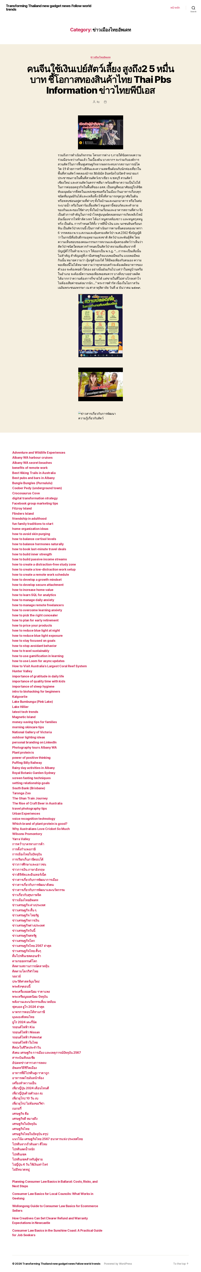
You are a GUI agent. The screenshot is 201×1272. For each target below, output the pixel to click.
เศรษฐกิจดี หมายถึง (25, 1118)
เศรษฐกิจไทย (20, 1129)
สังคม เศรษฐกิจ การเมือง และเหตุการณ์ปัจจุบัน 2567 (46, 1052)
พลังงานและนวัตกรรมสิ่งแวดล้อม (34, 1002)
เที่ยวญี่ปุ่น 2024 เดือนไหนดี (30, 1088)
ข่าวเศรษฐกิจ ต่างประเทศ (28, 905)
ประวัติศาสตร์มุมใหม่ (26, 981)
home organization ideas (30, 529)
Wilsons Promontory (27, 834)
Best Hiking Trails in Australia (34, 473)
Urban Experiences (26, 813)
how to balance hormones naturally (38, 544)
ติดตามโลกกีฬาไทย (25, 971)
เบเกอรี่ (16, 1108)
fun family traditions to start (32, 524)
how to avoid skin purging (31, 534)
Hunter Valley (22, 671)
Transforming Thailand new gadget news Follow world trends (48, 7)
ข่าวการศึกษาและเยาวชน (29, 864)
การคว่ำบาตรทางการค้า (28, 844)
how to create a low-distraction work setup (44, 569)
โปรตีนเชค (19, 1154)
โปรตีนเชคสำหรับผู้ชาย (27, 1159)
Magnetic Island (24, 717)
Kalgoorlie (19, 696)
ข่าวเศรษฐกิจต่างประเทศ (28, 925)
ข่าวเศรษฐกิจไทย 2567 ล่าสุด (31, 946)
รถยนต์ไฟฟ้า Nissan (26, 1032)
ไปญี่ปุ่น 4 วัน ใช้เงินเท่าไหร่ (30, 1164)
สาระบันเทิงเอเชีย (23, 1057)
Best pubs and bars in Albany (33, 478)
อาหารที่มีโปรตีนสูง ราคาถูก (30, 1073)
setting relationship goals (31, 783)
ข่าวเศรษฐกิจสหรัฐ (24, 935)
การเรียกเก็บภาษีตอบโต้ (27, 859)
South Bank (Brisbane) (28, 788)
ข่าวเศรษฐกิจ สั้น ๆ (24, 910)
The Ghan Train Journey (30, 798)
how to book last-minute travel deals (39, 549)
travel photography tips (29, 808)
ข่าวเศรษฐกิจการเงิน (25, 920)
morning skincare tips (28, 727)
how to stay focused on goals (33, 640)
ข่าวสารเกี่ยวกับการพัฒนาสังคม (33, 885)
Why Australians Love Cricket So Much (41, 829)
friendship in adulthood (29, 518)
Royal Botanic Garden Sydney (33, 773)
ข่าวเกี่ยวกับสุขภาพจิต (26, 895)
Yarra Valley (21, 839)
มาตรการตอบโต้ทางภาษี (28, 1012)
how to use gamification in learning (38, 656)
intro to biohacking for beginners (36, 691)
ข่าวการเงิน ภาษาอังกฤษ (28, 869)
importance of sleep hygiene (33, 686)
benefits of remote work (30, 468)
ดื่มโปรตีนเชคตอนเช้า (26, 956)
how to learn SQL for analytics (34, 595)
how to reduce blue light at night (36, 630)
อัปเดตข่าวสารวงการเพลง (29, 1063)
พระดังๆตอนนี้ (21, 986)
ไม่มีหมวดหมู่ (21, 1169)
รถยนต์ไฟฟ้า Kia (23, 1027)
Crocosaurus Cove (26, 493)
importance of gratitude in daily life (38, 676)
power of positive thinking (31, 758)
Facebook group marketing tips (35, 503)
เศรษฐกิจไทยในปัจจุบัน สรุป (30, 1134)
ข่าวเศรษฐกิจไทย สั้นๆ (26, 951)
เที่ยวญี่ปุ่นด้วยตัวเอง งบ (27, 1093)
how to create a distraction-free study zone (44, 564)
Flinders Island (23, 513)
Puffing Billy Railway (27, 763)
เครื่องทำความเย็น (24, 1083)
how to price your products (32, 625)
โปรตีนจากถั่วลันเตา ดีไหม (29, 1144)
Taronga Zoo (21, 793)
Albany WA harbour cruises (32, 457)
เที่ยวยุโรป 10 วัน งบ (25, 1098)
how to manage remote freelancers (38, 605)
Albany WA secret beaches (32, 463)
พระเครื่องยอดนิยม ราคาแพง (31, 991)
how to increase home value (32, 590)
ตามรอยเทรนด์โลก (24, 961)
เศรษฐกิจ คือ (20, 1113)
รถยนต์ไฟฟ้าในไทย (25, 1042)
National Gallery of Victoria (32, 732)
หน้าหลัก (175, 7)
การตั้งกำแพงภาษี (24, 849)
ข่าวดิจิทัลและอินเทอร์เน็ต (29, 874)
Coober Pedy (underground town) (37, 488)
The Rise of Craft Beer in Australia (37, 803)
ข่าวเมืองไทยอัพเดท (100, 57)
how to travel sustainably (30, 651)
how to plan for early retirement (35, 620)
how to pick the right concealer (35, 615)
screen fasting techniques (31, 778)
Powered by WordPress (118, 1263)
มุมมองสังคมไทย (23, 1017)
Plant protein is (23, 752)
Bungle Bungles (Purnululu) (32, 483)
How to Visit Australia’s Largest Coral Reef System (49, 666)
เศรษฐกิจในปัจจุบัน (24, 1124)
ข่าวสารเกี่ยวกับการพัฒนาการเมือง (35, 880)
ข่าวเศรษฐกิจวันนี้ (23, 930)
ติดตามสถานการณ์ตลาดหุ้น (30, 966)
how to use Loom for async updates (38, 661)
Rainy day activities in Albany (33, 768)
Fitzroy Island (22, 508)
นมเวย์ (16, 976)
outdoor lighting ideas (28, 737)
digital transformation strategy (35, 498)
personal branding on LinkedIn (34, 742)
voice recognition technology (33, 819)
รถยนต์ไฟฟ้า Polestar (27, 1037)
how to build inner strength (32, 554)
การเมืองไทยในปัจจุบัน (27, 854)
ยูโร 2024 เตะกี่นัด (24, 1022)
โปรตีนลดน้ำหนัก (23, 1149)
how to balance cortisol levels (34, 539)
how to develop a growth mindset (37, 579)
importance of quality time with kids (38, 681)
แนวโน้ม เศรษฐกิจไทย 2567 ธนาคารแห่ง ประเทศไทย (47, 1139)
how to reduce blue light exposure (37, 635)
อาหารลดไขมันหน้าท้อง (28, 1078)
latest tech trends (25, 712)
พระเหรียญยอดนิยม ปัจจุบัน (30, 996)
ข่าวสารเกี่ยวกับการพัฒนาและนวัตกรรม (38, 890)
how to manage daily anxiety (33, 600)
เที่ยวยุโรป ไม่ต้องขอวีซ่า (28, 1103)
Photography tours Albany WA (34, 747)
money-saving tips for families (34, 722)
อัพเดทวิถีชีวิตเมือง (24, 1068)
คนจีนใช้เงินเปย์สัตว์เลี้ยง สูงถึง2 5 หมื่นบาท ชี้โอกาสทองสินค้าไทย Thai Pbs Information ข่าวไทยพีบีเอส (100, 79)
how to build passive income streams (39, 559)
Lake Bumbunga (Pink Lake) (32, 702)
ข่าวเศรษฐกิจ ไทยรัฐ (25, 915)
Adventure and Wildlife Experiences (38, 452)
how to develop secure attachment (37, 585)
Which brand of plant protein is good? (39, 824)
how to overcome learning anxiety (37, 610)
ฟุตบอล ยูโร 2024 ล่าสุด (28, 1007)
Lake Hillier (20, 707)
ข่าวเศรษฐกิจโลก (23, 941)
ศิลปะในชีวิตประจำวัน (26, 1047)
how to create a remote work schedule (40, 574)
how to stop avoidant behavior (34, 646)
